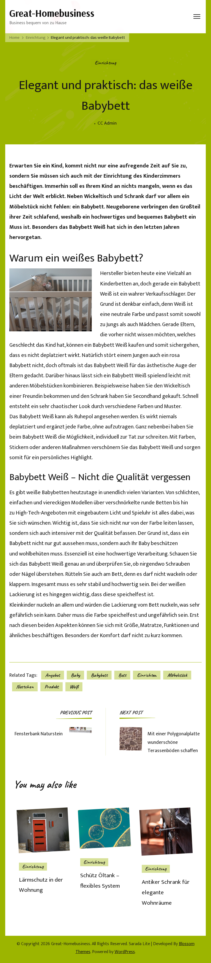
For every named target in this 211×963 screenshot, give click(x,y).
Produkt (52, 686)
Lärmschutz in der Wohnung (41, 885)
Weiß (74, 686)
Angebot (52, 675)
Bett (122, 675)
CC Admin (107, 123)
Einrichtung (105, 63)
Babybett (99, 675)
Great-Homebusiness (51, 13)
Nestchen (25, 686)
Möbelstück (177, 675)
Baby (75, 675)
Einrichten (146, 675)
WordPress (125, 952)
